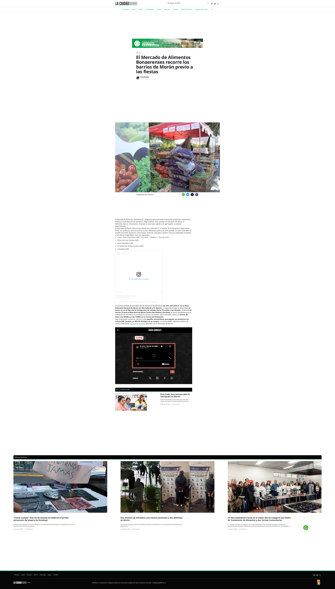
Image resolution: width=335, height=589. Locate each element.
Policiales (55, 575)
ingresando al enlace (137, 324)
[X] (192, 194)
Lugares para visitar (201, 9)
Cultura (158, 9)
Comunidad (43, 575)
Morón (134, 9)
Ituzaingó (125, 9)
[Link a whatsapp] (305, 527)
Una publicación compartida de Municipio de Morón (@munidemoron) (139, 301)
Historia (175, 9)
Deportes (167, 9)
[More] (211, 9)
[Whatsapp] (183, 194)
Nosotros (16, 575)
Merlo (141, 9)
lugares (49, 575)
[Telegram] (187, 194)
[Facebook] (196, 194)
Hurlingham (150, 9)
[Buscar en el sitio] (208, 3)
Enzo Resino (144, 77)
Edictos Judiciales (186, 9)
